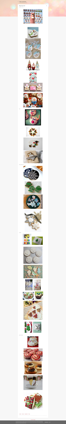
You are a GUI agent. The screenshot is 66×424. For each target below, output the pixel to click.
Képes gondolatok (22, 1)
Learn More (46, 422)
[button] (46, 5)
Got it (49, 422)
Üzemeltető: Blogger (33, 419)
